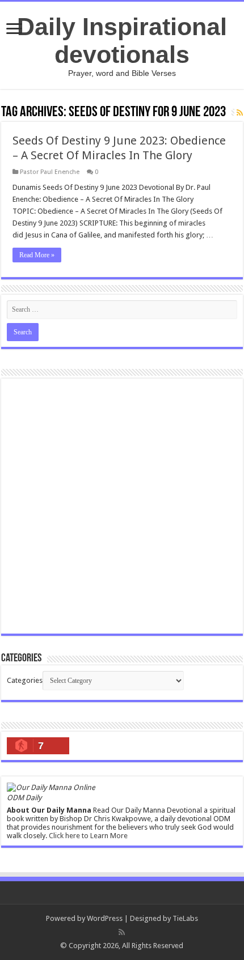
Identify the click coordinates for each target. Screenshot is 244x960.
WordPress (105, 918)
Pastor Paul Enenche (49, 172)
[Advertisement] (122, 506)
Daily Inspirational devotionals (122, 40)
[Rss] (121, 932)
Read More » (36, 255)
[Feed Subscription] (240, 112)
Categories (25, 680)
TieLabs (185, 918)
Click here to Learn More (88, 835)
